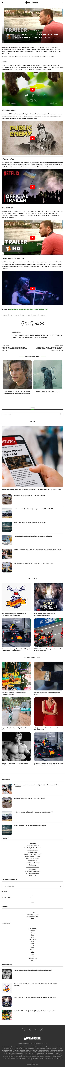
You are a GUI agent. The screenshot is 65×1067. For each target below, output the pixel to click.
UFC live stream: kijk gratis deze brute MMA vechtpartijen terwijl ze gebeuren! (14, 614)
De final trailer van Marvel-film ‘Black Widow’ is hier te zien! (28, 309)
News (32, 956)
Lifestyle (32, 930)
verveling (43, 315)
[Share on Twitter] (27, 324)
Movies (32, 943)
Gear (32, 935)
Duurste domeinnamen (32, 867)
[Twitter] (29, 1029)
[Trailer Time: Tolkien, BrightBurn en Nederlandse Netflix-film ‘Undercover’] (17, 374)
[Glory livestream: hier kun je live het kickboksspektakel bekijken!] (48, 597)
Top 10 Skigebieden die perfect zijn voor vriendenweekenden (33, 536)
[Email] (41, 1029)
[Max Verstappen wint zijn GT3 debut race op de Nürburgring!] (7, 567)
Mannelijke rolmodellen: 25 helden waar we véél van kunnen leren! (15, 764)
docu (11, 315)
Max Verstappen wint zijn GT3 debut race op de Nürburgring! (33, 563)
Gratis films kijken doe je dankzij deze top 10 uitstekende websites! (14, 693)
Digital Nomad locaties (32, 858)
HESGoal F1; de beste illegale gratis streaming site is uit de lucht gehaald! (48, 649)
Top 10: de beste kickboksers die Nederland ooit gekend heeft (33, 970)
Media (32, 941)
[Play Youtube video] (32, 89)
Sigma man (32, 875)
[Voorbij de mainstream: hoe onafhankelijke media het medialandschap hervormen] (32, 456)
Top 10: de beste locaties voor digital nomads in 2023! (15, 728)
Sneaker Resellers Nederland (32, 856)
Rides (32, 952)
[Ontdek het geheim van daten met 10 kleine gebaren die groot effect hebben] (7, 554)
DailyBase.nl (16, 332)
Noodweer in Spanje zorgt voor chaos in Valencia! (29, 495)
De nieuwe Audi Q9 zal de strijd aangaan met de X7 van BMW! (33, 509)
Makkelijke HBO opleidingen (32, 871)
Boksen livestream (32, 850)
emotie (17, 315)
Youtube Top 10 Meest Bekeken (32, 848)
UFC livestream (32, 852)
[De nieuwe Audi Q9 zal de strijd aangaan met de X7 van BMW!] (7, 513)
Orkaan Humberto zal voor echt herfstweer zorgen (30, 522)
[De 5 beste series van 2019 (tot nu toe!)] (47, 374)
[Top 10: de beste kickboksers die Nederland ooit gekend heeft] (7, 974)
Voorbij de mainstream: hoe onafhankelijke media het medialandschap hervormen (31, 489)
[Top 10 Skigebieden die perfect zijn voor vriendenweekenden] (7, 540)
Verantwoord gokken (32, 916)
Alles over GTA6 (32, 860)
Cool (32, 954)
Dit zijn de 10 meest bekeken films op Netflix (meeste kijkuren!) (46, 728)
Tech (32, 937)
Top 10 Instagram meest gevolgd (32, 854)
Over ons (32, 912)
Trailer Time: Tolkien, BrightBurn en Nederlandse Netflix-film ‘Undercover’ (17, 392)
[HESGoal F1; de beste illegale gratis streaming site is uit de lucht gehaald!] (48, 632)
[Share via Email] (42, 324)
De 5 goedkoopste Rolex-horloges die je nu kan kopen (47, 693)
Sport (32, 960)
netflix (35, 315)
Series (32, 945)
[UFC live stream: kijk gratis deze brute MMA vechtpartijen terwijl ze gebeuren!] (16, 597)
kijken (28, 315)
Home (14, 30)
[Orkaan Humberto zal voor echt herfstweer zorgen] (7, 527)
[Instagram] (35, 1029)
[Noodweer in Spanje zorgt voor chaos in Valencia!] (7, 499)
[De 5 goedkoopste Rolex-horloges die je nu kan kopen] (48, 676)
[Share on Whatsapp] (32, 324)
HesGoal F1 (32, 869)
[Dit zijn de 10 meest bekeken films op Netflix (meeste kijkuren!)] (48, 711)
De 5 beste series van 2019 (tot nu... (47, 391)
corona (5, 315)
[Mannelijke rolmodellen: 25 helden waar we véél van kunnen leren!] (16, 746)
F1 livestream (32, 843)
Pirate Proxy (32, 865)
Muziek (32, 950)
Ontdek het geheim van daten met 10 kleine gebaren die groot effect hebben (37, 550)
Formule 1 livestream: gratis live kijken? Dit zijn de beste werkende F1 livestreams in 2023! (16, 649)
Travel (32, 933)
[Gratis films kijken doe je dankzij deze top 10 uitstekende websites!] (16, 676)
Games (32, 947)
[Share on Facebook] (22, 324)
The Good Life (32, 928)
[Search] (62, 2)
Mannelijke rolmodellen (32, 845)
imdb (22, 315)
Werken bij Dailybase (32, 914)
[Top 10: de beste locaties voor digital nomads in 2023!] (16, 711)
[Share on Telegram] (37, 324)
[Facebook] (23, 1029)
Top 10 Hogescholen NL (32, 873)
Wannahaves (32, 939)
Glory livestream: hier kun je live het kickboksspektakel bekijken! (44, 614)
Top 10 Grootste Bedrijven (33, 863)
